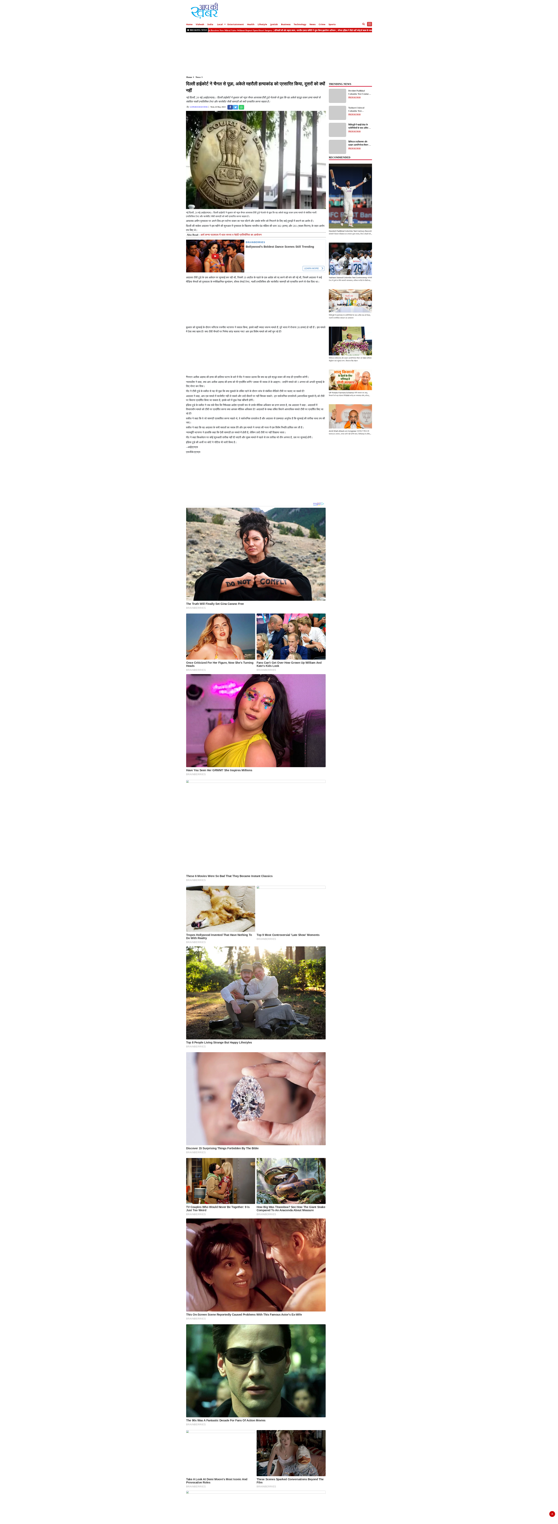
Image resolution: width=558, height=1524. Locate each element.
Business (285, 24)
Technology (300, 24)
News (312, 24)
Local (220, 24)
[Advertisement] (273, 53)
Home (189, 24)
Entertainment (235, 24)
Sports (332, 24)
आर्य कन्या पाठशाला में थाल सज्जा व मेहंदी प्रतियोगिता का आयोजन (231, 234)
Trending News (340, 84)
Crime (322, 24)
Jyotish (274, 24)
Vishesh (200, 24)
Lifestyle (262, 24)
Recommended (339, 157)
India (210, 24)
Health (250, 24)
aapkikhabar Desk (199, 107)
